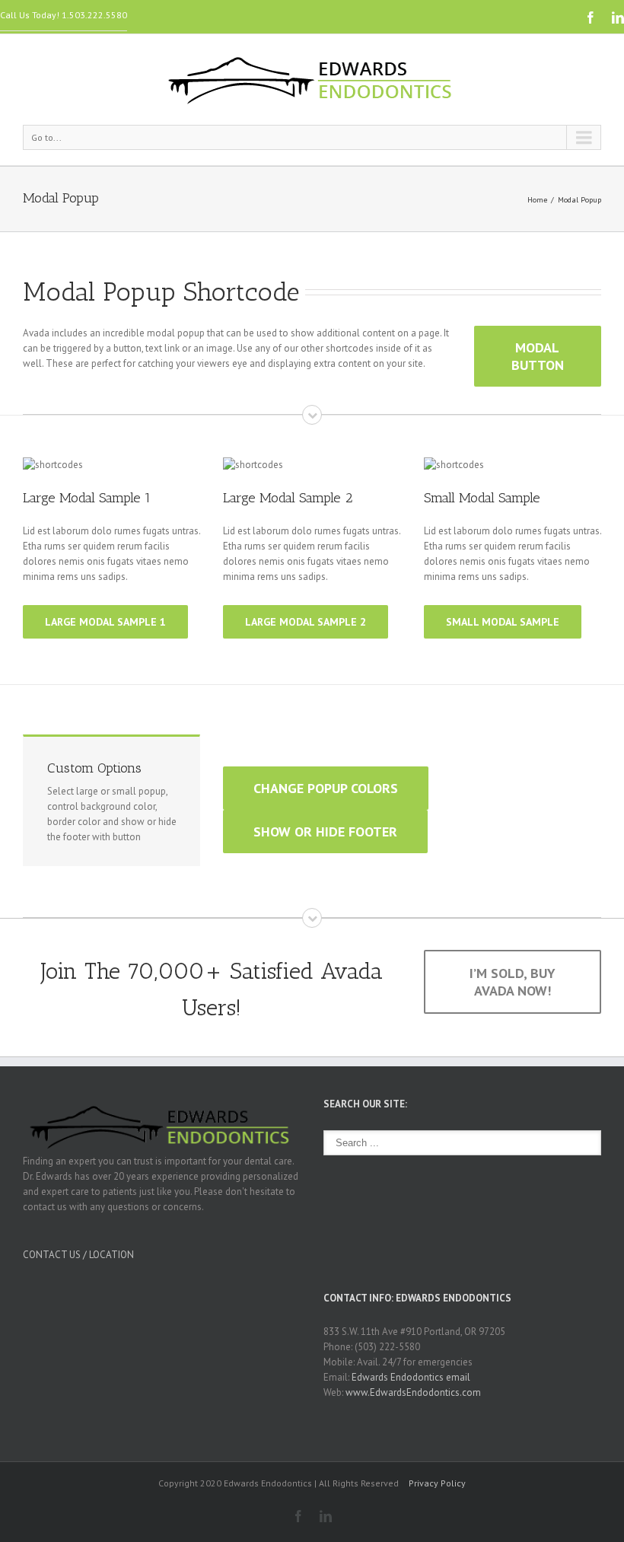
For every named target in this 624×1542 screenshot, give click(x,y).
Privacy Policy (437, 1483)
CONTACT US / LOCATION (78, 1254)
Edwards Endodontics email (411, 1377)
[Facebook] (590, 17)
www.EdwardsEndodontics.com (413, 1392)
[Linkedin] (618, 17)
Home (537, 200)
